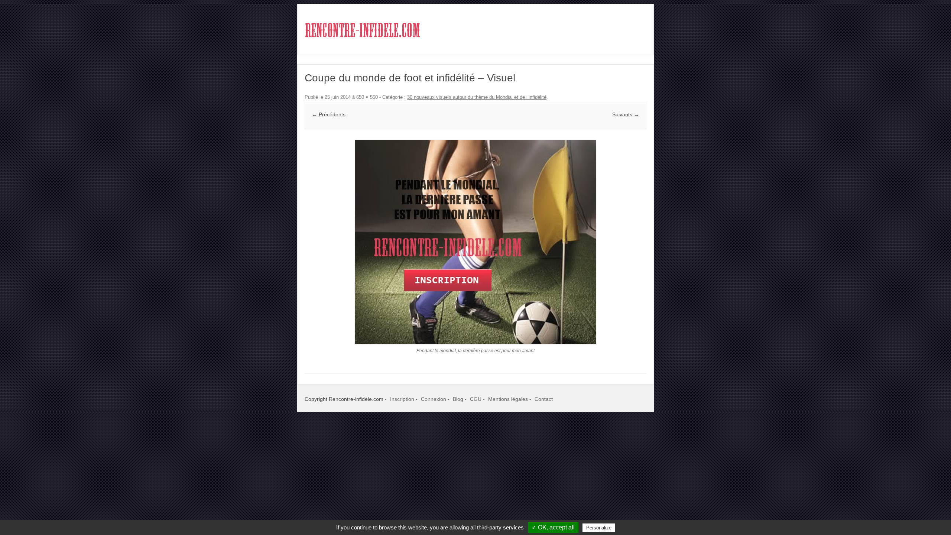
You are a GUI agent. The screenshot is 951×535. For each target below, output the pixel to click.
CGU (475, 399)
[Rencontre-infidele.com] (362, 42)
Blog (458, 399)
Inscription (402, 399)
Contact (544, 399)
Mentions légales (508, 399)
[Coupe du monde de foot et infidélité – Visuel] (475, 242)
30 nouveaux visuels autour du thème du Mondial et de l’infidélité (476, 97)
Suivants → (625, 114)
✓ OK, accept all (553, 527)
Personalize (598, 528)
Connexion (433, 399)
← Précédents (328, 114)
